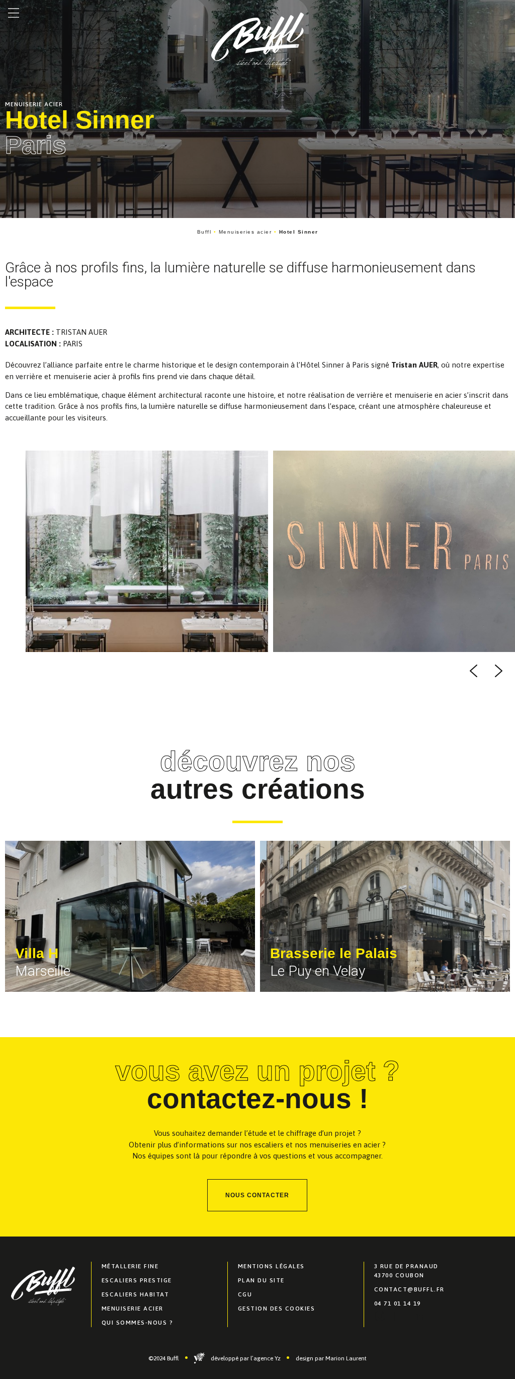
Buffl (204, 232)
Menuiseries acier (245, 232)
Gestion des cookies (276, 1308)
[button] (13, 13)
